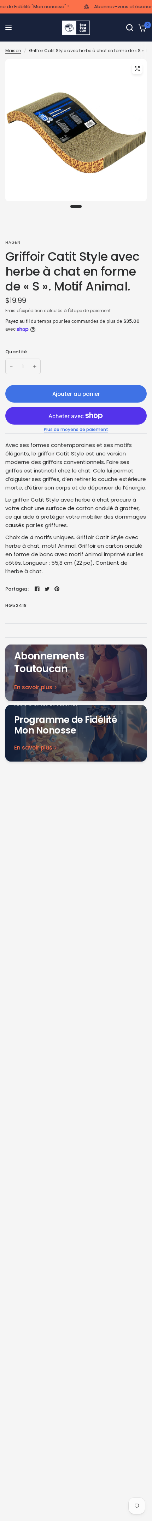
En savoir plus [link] (33, 687)
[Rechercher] (130, 27)
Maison (13, 51)
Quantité (16, 351)
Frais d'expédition (24, 311)
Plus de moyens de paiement (76, 429)
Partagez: (17, 589)
